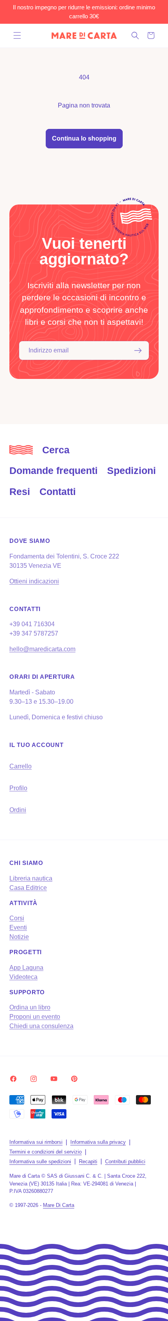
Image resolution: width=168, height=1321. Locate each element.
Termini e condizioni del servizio (45, 1152)
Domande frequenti (53, 470)
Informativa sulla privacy (98, 1142)
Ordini (17, 810)
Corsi (16, 918)
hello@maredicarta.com (42, 649)
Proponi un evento (34, 1016)
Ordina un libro (29, 1007)
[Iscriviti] (138, 350)
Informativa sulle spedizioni (40, 1161)
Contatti (57, 491)
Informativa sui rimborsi (36, 1142)
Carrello (20, 766)
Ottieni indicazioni (34, 581)
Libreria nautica (30, 878)
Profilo (18, 788)
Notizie (19, 937)
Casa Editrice (28, 887)
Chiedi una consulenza (41, 1026)
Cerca (56, 449)
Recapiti (88, 1161)
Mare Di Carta (58, 1205)
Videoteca (23, 977)
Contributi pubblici (125, 1161)
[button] (17, 35)
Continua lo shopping (84, 138)
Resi (19, 491)
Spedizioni (131, 470)
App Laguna (26, 967)
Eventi (18, 927)
